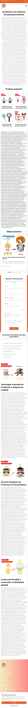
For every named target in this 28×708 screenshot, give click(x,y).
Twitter (4, 676)
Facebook (4, 681)
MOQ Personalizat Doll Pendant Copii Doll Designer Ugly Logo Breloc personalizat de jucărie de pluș (7, 107)
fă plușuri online (6, 356)
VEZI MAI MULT (6, 266)
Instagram (5, 679)
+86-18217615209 (5, 0)
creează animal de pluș (8, 351)
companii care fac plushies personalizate (12, 346)
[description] (3, 665)
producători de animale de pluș (10, 354)
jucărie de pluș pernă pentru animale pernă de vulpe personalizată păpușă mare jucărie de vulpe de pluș (21, 125)
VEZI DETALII (7, 99)
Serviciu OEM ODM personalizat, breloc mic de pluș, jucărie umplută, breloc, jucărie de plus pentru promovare (21, 107)
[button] (9, 272)
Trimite (14, 328)
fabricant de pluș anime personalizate (11, 348)
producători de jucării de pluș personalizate (13, 343)
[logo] (3, 5)
